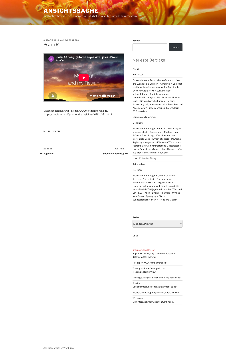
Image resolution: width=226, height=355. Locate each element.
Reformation (139, 164)
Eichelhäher (138, 122)
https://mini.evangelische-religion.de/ (162, 277)
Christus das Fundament (144, 117)
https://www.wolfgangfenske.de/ (89, 110)
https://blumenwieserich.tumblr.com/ (156, 301)
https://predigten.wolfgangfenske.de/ (161, 292)
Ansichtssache (71, 10)
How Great (138, 74)
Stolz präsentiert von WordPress (58, 348)
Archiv (136, 217)
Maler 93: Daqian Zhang (144, 158)
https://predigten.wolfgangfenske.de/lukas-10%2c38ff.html (78, 114)
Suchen (136, 40)
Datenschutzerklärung (56, 110)
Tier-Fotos (137, 170)
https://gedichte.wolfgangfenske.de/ (159, 286)
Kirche (136, 68)
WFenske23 (72, 40)
